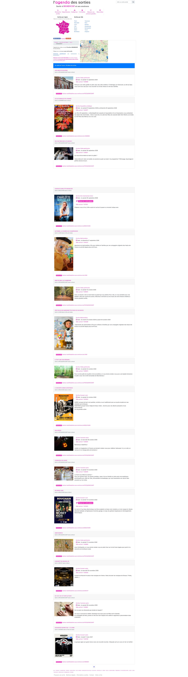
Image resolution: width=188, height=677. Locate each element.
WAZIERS (71, 672)
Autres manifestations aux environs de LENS (74, 275)
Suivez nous (57, 38)
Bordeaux (76, 31)
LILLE (54, 670)
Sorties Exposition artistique (84, 106)
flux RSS (69, 38)
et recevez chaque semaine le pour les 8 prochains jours (65, 59)
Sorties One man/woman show (84, 196)
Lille (75, 26)
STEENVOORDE (112, 670)
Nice (86, 22)
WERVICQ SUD (61, 672)
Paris (75, 21)
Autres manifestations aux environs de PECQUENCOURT (78, 93)
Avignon (87, 31)
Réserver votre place (86, 201)
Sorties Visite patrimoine (83, 77)
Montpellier (88, 28)
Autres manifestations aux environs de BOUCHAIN (76, 226)
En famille (82, 12)
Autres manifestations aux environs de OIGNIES (75, 662)
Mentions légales (70, 675)
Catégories (74, 12)
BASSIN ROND (72, 670)
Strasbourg (88, 26)
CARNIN (103, 670)
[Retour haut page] (94, 666)
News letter (100, 12)
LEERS (133, 670)
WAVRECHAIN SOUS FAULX (87, 670)
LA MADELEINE (62, 670)
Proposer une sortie (59, 675)
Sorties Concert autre (82, 568)
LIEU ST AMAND (78, 670)
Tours (86, 30)
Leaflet (106, 61)
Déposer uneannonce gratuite (91, 12)
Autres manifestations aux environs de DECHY (75, 590)
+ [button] (82, 42)
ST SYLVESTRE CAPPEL (124, 670)
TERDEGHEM (117, 670)
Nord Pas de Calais (63, 42)
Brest (75, 28)
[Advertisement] (115, 26)
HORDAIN (67, 670)
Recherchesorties (58, 12)
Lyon (75, 24)
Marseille (76, 22)
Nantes (87, 24)
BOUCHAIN (94, 670)
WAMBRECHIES (67, 672)
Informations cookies (82, 675)
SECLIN (107, 670)
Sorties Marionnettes (82, 238)
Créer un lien (98, 675)
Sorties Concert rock (82, 395)
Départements (66, 12)
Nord (71, 42)
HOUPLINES (56, 672)
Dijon (75, 30)
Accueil (56, 42)
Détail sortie (59, 93)
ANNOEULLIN (99, 670)
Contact (91, 675)
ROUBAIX (57, 670)
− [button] (82, 44)
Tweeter (63, 38)
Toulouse (87, 21)
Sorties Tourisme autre (82, 437)
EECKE (130, 670)
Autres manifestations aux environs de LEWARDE (76, 136)
